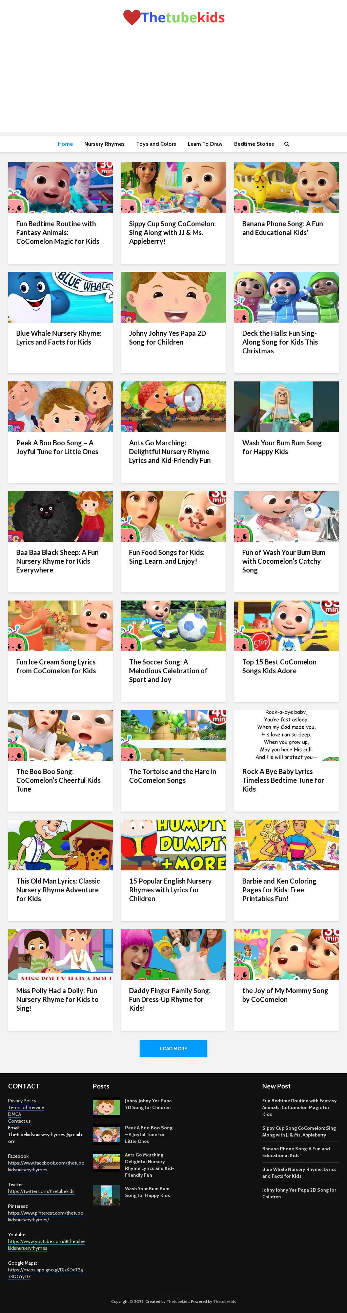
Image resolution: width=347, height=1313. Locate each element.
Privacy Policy (22, 1101)
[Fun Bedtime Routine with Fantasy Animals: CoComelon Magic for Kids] (60, 187)
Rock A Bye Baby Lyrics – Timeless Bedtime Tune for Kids (283, 780)
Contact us (19, 1121)
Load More (173, 1049)
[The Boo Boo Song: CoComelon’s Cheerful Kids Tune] (60, 735)
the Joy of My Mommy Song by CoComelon (285, 994)
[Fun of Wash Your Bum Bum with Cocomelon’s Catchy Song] (286, 516)
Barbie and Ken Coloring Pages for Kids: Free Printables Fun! (279, 889)
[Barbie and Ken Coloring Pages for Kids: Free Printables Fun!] (286, 844)
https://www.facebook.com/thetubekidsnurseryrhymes (46, 1166)
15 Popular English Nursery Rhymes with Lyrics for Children (170, 889)
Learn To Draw (205, 144)
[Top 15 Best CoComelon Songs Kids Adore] (286, 625)
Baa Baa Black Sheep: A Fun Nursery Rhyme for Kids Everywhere (57, 561)
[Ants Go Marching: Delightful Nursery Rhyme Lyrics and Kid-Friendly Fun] (173, 406)
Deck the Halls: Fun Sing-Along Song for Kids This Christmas (280, 342)
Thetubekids (177, 1301)
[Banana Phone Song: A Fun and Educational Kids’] (286, 187)
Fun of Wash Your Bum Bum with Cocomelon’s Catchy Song (284, 561)
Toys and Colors (156, 144)
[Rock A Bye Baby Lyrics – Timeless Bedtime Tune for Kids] (286, 735)
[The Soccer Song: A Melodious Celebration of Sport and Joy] (173, 625)
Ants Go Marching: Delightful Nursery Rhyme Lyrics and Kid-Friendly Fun (170, 451)
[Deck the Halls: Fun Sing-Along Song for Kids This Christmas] (286, 297)
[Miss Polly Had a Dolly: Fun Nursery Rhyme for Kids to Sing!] (60, 954)
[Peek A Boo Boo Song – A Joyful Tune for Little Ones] (60, 406)
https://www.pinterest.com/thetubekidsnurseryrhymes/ (45, 1216)
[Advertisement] (173, 84)
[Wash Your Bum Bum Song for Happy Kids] (286, 406)
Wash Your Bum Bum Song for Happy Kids (282, 447)
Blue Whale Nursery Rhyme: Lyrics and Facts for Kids (59, 337)
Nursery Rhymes (104, 144)
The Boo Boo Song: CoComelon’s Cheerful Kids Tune (58, 780)
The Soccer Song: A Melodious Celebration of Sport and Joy (168, 670)
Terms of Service (26, 1107)
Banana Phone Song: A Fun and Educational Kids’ (282, 227)
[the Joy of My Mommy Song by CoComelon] (286, 954)
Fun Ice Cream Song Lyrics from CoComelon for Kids (56, 666)
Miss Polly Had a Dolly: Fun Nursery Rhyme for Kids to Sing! (57, 999)
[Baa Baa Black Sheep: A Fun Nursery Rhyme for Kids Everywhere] (60, 516)
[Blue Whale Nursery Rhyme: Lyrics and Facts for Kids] (60, 297)
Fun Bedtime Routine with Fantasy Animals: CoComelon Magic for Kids (57, 232)
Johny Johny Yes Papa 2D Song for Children (167, 337)
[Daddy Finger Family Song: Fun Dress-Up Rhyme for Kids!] (173, 954)
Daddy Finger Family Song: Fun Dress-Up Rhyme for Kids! (170, 999)
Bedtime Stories (254, 144)
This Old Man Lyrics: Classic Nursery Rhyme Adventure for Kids (58, 889)
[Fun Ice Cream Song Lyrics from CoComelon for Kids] (60, 625)
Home (65, 144)
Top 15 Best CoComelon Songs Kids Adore (279, 666)
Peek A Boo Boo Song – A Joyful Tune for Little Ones (57, 447)
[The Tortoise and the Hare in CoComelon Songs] (173, 735)
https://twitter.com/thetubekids (41, 1191)
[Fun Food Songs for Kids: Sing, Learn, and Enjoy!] (173, 516)
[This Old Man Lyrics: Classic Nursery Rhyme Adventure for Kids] (60, 844)
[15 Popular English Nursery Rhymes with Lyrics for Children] (173, 844)
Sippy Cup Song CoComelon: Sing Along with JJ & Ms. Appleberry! (172, 232)
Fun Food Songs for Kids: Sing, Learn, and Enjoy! (167, 556)
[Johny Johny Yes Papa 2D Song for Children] (173, 297)
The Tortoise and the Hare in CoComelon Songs (172, 775)
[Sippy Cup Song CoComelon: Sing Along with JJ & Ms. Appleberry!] (173, 187)
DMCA (14, 1114)
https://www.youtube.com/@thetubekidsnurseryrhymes (46, 1244)
